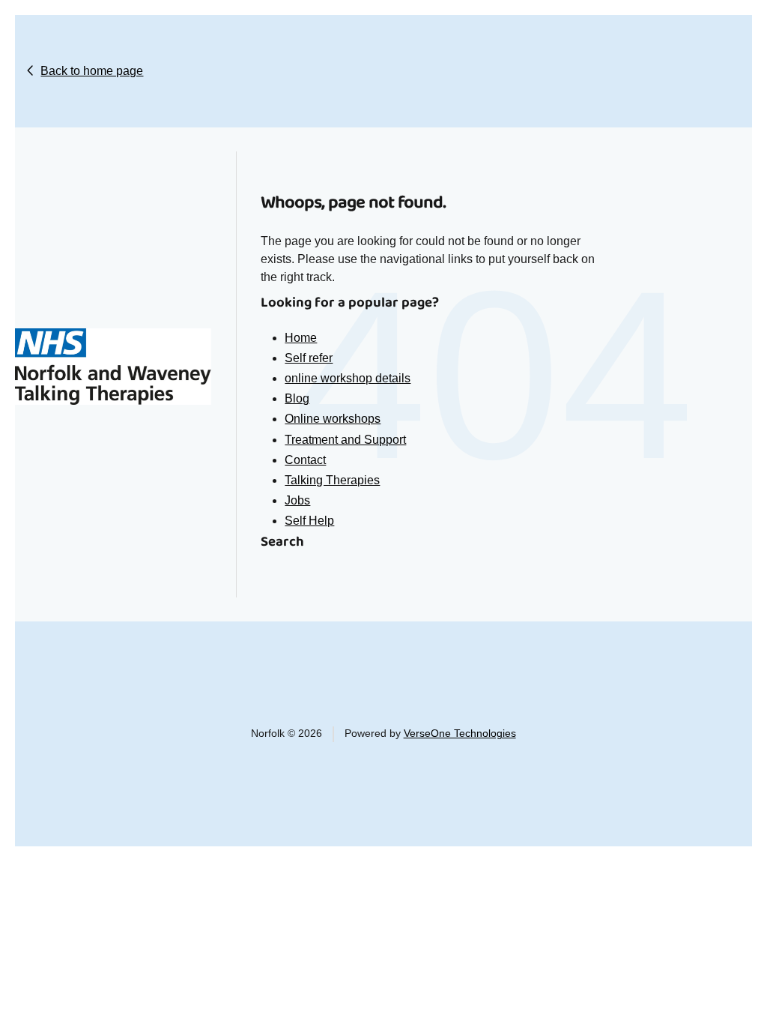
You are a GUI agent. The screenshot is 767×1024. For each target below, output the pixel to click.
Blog (297, 398)
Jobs (297, 500)
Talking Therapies (332, 480)
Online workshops (333, 418)
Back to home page (91, 70)
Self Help (309, 520)
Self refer (309, 358)
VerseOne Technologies (460, 733)
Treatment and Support (345, 439)
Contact (305, 460)
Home (301, 337)
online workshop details (347, 378)
